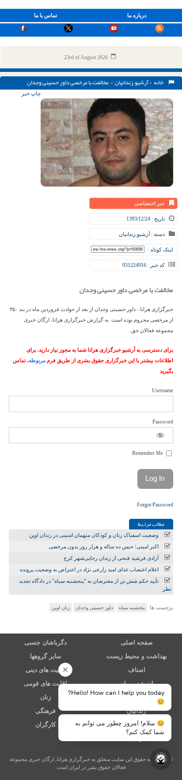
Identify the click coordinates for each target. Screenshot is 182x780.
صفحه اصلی (137, 642)
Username (162, 390)
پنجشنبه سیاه (132, 607)
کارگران (45, 724)
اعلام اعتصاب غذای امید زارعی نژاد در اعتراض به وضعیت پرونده (89, 569)
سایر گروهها (45, 656)
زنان (45, 697)
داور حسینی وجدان (94, 607)
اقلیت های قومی (45, 683)
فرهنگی (45, 711)
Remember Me (148, 453)
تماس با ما (45, 15)
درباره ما (136, 15)
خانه (159, 82)
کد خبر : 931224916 (143, 265)
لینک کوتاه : (160, 250)
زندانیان (124, 82)
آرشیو (141, 82)
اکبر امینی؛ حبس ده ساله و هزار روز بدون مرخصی (104, 547)
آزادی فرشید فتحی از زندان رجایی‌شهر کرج (111, 558)
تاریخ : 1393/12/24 (145, 219)
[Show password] (160, 435)
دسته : (157, 234)
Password (162, 422)
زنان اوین (61, 607)
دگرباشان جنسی (45, 642)
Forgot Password (155, 505)
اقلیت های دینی (45, 670)
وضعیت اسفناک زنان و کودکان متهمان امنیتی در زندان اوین (94, 535)
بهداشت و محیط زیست (136, 656)
